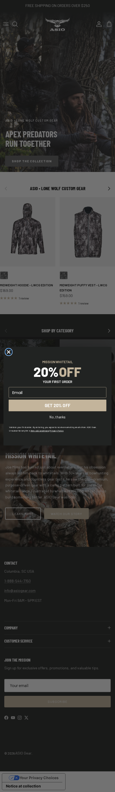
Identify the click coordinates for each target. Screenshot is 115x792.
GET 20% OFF (57, 405)
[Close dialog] (8, 351)
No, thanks (57, 417)
